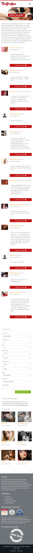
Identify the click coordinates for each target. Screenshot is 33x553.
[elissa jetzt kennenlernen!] (8, 436)
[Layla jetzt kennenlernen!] (8, 455)
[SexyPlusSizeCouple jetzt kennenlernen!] (4, 206)
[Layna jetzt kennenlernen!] (4, 182)
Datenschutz (13, 551)
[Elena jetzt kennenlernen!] (4, 93)
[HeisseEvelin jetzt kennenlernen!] (4, 227)
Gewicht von (5, 361)
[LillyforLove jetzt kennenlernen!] (25, 436)
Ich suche (4, 333)
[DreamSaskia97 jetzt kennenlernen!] (25, 417)
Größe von (5, 350)
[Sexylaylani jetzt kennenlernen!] (4, 161)
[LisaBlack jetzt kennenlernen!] (4, 72)
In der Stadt (5, 385)
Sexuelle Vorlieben (9, 503)
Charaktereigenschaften (10, 501)
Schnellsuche (8, 496)
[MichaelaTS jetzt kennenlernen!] (4, 274)
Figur (3, 372)
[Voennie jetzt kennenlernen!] (4, 256)
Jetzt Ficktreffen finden (23, 392)
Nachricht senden (20, 65)
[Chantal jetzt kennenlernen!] (4, 133)
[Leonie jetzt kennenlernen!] (8, 417)
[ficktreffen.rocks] (8, 4)
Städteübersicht (8, 498)
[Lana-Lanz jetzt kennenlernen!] (4, 49)
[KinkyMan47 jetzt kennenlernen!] (4, 115)
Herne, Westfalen (15, 50)
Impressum (20, 551)
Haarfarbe (5, 378)
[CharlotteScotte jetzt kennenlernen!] (25, 455)
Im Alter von (5, 339)
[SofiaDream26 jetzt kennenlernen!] (4, 293)
